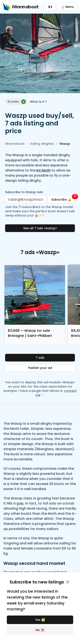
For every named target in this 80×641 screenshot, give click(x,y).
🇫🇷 (50, 7)
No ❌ (40, 630)
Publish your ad (40, 368)
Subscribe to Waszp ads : (24, 192)
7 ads (40, 358)
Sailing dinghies (42, 144)
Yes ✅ (40, 620)
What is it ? (38, 102)
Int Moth (43, 170)
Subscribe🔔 (63, 198)
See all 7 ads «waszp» (40, 228)
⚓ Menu (67, 7)
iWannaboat (15, 144)
